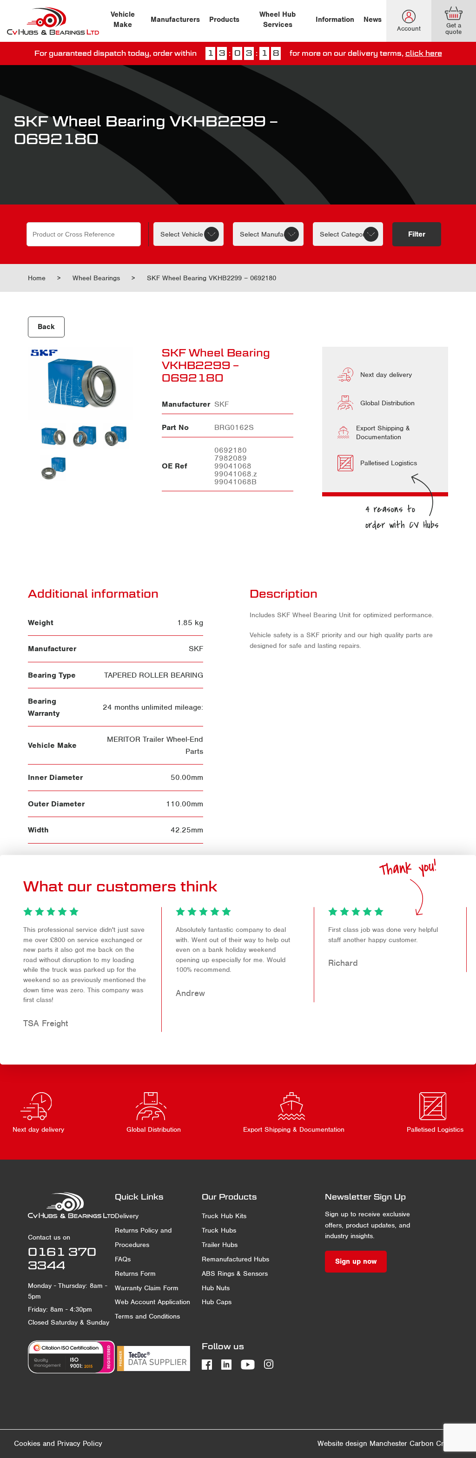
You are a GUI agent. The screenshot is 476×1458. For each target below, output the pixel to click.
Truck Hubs (219, 1230)
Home (37, 278)
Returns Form (135, 1273)
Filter (416, 234)
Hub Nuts (216, 1288)
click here (423, 53)
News (373, 19)
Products (224, 19)
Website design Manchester (362, 1443)
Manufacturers (175, 19)
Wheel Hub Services (277, 19)
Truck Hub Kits (224, 1216)
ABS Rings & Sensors (235, 1273)
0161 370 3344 (62, 1258)
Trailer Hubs (220, 1244)
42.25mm (187, 830)
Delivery (127, 1216)
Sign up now (356, 1261)
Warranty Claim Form (146, 1288)
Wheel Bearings (96, 278)
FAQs (123, 1259)
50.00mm (187, 777)
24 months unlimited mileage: (153, 707)
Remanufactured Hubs (235, 1259)
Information (335, 19)
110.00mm (184, 804)
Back (46, 326)
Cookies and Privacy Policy (58, 1443)
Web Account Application (152, 1302)
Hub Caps (216, 1302)
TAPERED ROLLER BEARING (153, 675)
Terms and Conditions (147, 1316)
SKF (196, 648)
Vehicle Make (123, 19)
